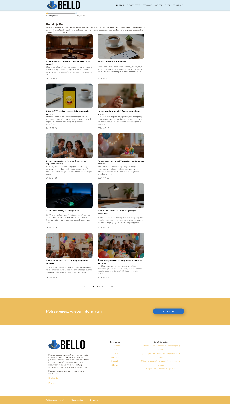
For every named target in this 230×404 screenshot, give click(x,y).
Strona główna (52, 15)
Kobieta (158, 5)
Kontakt (52, 383)
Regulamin (94, 400)
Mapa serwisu (77, 400)
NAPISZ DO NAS (168, 311)
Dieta (167, 5)
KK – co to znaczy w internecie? (112, 61)
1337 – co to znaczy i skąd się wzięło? (63, 210)
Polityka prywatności (54, 400)
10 (111, 286)
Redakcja (53, 378)
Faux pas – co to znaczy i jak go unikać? (161, 369)
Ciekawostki (133, 5)
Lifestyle (119, 5)
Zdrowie (147, 5)
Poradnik (178, 5)
